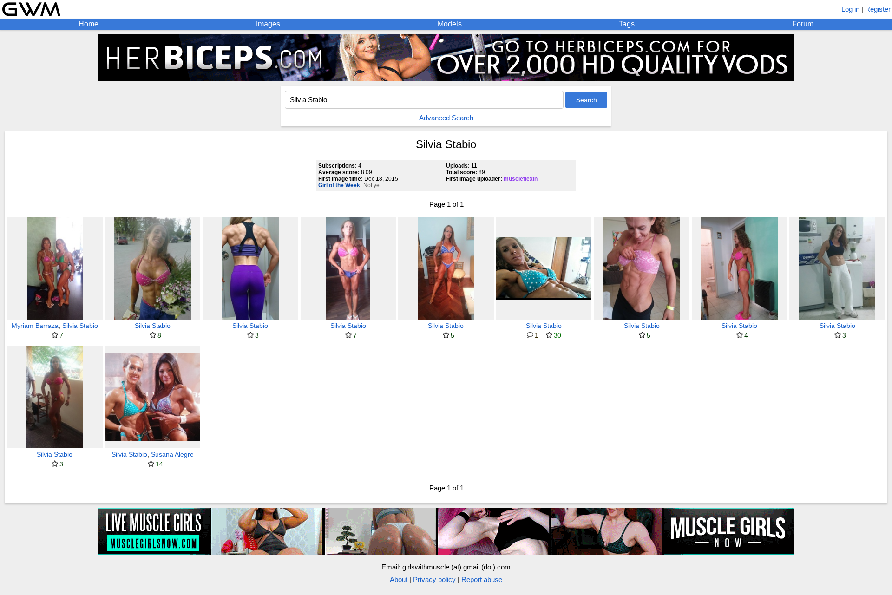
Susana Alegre (172, 454)
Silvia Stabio (80, 325)
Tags (627, 24)
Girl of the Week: (340, 185)
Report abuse (481, 579)
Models (450, 24)
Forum (802, 24)
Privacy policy (434, 579)
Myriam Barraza (35, 325)
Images (268, 24)
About (398, 579)
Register (878, 9)
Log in (850, 9)
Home (88, 24)
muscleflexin (521, 179)
